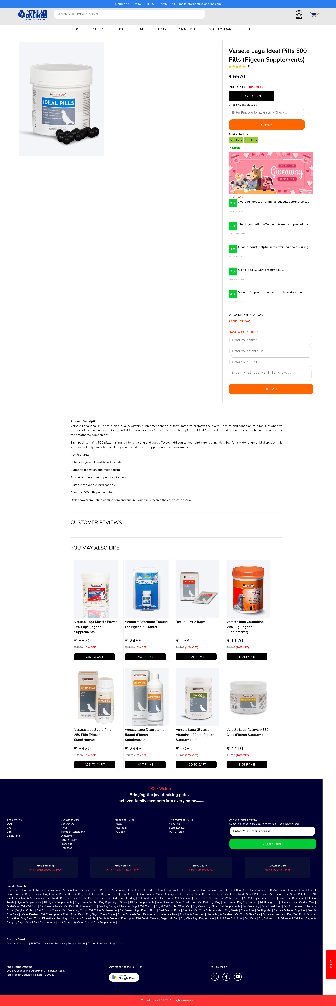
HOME (76, 29)
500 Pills (236, 140)
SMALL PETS (188, 29)
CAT (140, 29)
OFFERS (98, 29)
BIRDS (161, 29)
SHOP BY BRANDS (222, 29)
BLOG (250, 29)
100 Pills (251, 140)
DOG (121, 29)
